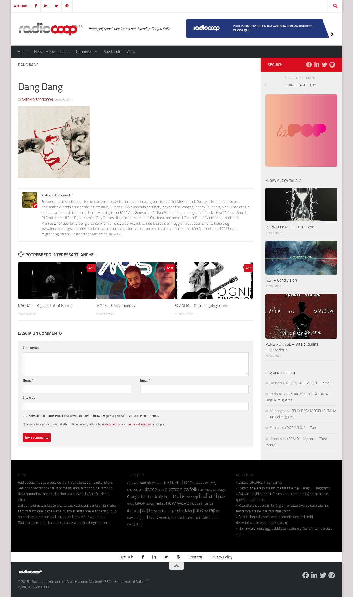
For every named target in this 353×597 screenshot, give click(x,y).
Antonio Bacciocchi (37, 100)
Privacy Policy (111, 424)
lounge (150, 503)
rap (212, 510)
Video (131, 51)
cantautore (178, 482)
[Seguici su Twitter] (324, 65)
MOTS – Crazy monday (115, 305)
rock (152, 517)
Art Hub (20, 6)
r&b (206, 511)
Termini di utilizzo (139, 424)
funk (202, 489)
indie (178, 496)
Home (22, 51)
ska (173, 518)
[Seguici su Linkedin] (317, 65)
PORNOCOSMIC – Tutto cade (289, 227)
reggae (140, 517)
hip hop (164, 496)
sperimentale (196, 517)
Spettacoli (112, 51)
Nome (28, 380)
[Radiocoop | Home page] (51, 29)
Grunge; (133, 497)
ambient (133, 483)
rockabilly (164, 518)
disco (161, 490)
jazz (221, 496)
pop (145, 510)
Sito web (29, 398)
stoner (214, 517)
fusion (211, 490)
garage (220, 490)
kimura (130, 503)
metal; (159, 503)
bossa (160, 483)
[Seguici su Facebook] (309, 65)
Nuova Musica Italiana (51, 51)
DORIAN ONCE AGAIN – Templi (308, 383)
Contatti (195, 557)
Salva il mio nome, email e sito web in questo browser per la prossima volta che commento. (94, 416)
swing (131, 524)
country (210, 483)
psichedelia (182, 510)
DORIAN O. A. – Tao (301, 428)
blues (151, 482)
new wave (177, 503)
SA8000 (24, 488)
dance (151, 489)
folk (193, 489)
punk (198, 510)
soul (180, 517)
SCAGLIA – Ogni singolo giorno (201, 305)
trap (139, 524)
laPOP (140, 503)
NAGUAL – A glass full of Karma (45, 305)
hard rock (149, 497)
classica (198, 483)
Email (145, 380)
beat (142, 483)
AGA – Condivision (281, 280)
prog (167, 511)
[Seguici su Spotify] (332, 65)
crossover (135, 489)
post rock (157, 511)
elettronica (177, 489)
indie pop (192, 497)
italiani (208, 496)
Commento (32, 348)
